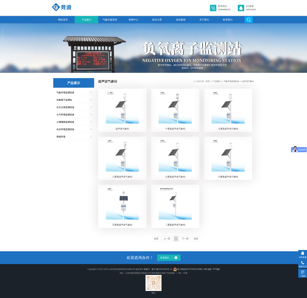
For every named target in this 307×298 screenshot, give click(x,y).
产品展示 (86, 19)
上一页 (167, 238)
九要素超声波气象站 (228, 128)
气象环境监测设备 (65, 92)
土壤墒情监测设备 (65, 122)
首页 (208, 81)
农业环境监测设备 (65, 129)
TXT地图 (216, 269)
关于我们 (204, 19)
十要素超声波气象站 (175, 128)
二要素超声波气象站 (175, 224)
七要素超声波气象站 (175, 176)
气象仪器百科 (110, 19)
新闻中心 (133, 19)
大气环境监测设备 (65, 114)
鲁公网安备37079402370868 (190, 269)
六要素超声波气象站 (228, 176)
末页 (196, 238)
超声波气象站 (248, 81)
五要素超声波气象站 (122, 224)
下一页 (185, 238)
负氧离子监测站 (64, 100)
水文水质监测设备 (65, 107)
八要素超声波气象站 (122, 176)
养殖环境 (60, 136)
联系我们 (227, 19)
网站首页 (63, 19)
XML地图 (207, 269)
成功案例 (180, 19)
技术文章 (157, 19)
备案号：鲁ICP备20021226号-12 (158, 269)
